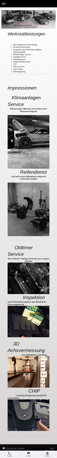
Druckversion (11, 448)
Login (52, 448)
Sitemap (21, 448)
